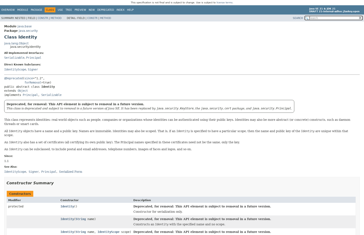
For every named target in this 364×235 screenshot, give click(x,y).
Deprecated (105, 9)
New (92, 9)
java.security (28, 30)
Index (120, 9)
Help (130, 9)
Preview (80, 9)
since (28, 78)
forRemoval (32, 82)
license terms (225, 2)
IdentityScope (15, 69)
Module (22, 9)
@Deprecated (13, 78)
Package (36, 9)
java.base (24, 26)
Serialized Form (70, 171)
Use (60, 9)
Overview (8, 9)
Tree (69, 9)
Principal (33, 57)
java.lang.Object (16, 43)
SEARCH (298, 18)
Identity (67, 206)
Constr (43, 18)
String (81, 219)
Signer (33, 69)
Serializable (14, 57)
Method (56, 18)
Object (23, 90)
